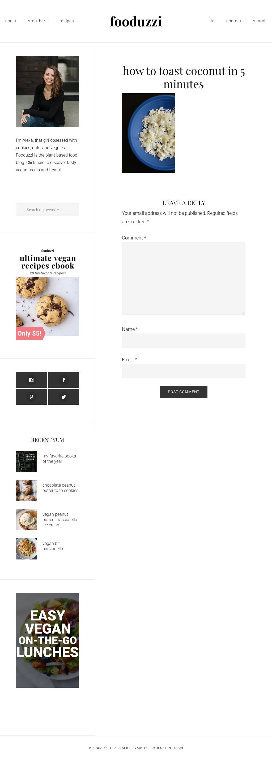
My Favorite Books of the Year (59, 459)
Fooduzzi (136, 21)
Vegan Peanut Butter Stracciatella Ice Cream (59, 519)
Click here (35, 162)
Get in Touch (171, 748)
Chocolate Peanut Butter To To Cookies (60, 488)
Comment (134, 238)
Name (130, 329)
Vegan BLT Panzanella (52, 546)
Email (129, 359)
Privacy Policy (142, 748)
